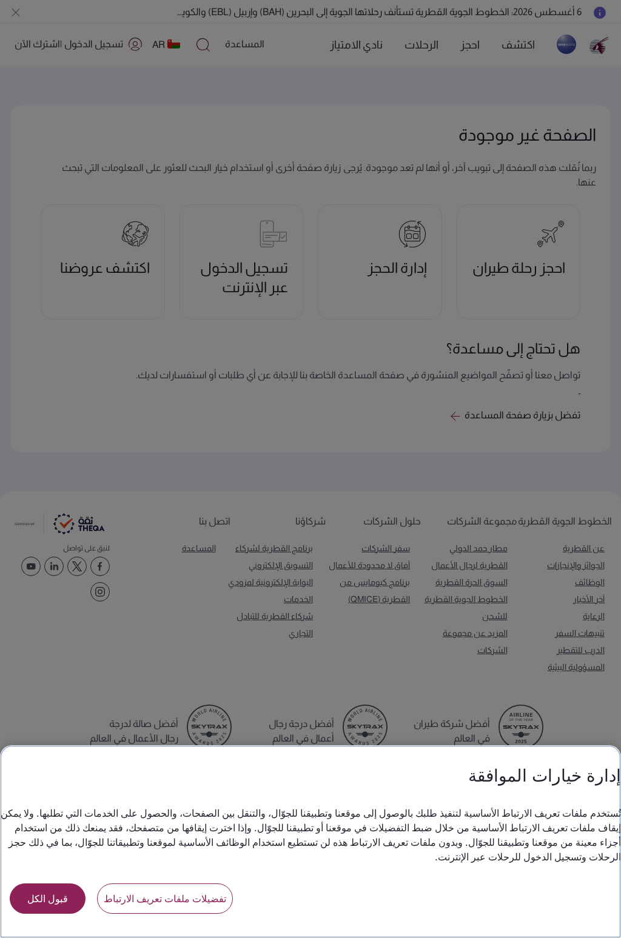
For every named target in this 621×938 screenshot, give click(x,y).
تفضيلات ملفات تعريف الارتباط (165, 898)
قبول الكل (47, 898)
